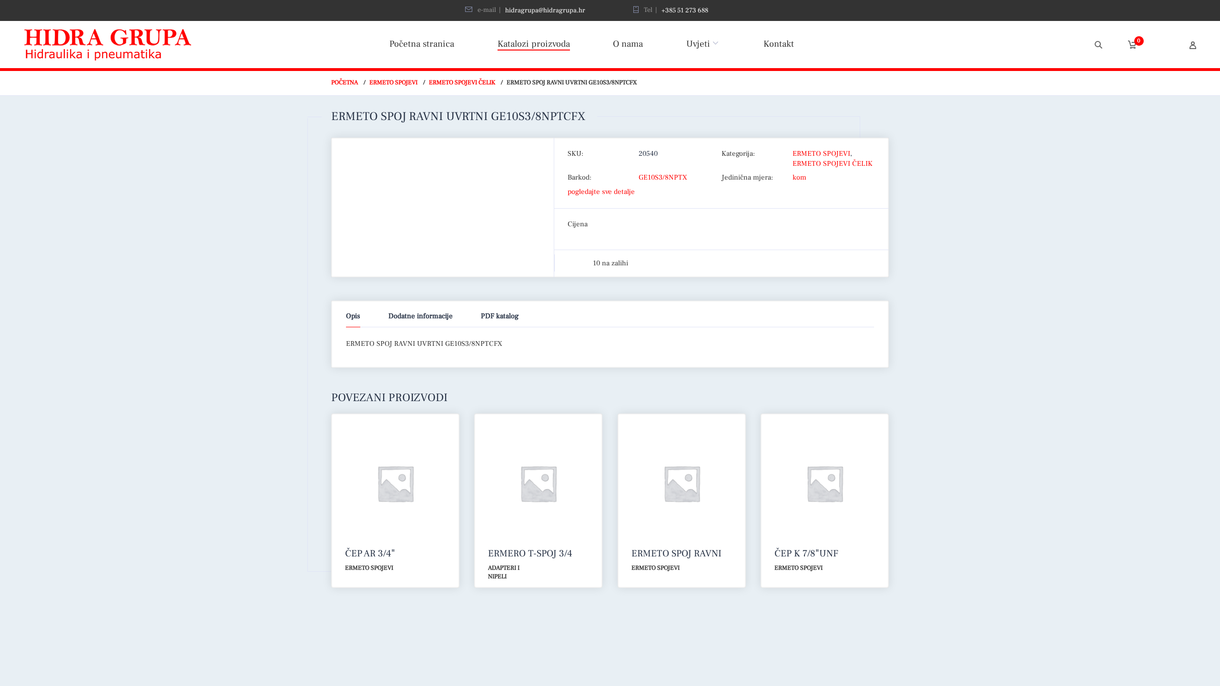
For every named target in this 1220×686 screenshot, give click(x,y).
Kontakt (778, 44)
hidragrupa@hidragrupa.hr (545, 10)
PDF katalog (499, 316)
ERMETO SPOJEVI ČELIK (462, 82)
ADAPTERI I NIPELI (503, 572)
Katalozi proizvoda (534, 44)
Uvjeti (698, 44)
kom (799, 177)
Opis (353, 316)
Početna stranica (421, 44)
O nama (628, 44)
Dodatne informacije (420, 316)
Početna (344, 82)
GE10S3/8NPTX (663, 177)
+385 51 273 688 (684, 10)
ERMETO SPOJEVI (393, 82)
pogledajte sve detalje (601, 191)
